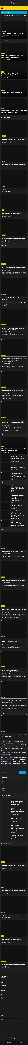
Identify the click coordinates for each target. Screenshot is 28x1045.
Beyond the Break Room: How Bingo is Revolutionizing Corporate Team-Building (18, 515)
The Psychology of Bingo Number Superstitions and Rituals (12, 34)
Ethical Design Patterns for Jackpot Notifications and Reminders (17, 802)
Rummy (3, 90)
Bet (2, 108)
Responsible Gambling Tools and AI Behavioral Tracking (17, 835)
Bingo (3, 31)
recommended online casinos (18, 746)
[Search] (26, 8)
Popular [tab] (7, 795)
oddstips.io (18, 743)
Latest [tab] (3, 795)
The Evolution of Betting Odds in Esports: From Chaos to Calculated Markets (18, 458)
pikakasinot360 (5, 754)
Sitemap (13, 1038)
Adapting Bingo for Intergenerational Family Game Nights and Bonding (17, 523)
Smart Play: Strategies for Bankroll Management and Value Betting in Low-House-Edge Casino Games (14, 422)
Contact (18, 1038)
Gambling (4, 235)
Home (8, 1038)
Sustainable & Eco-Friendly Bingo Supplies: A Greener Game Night (17, 497)
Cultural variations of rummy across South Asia (13, 189)
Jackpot (3, 53)
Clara (9, 36)
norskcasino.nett (7, 759)
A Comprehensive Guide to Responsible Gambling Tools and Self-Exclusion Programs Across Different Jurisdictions (14, 360)
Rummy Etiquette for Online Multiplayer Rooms (13, 580)
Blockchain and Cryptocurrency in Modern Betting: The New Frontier (17, 827)
